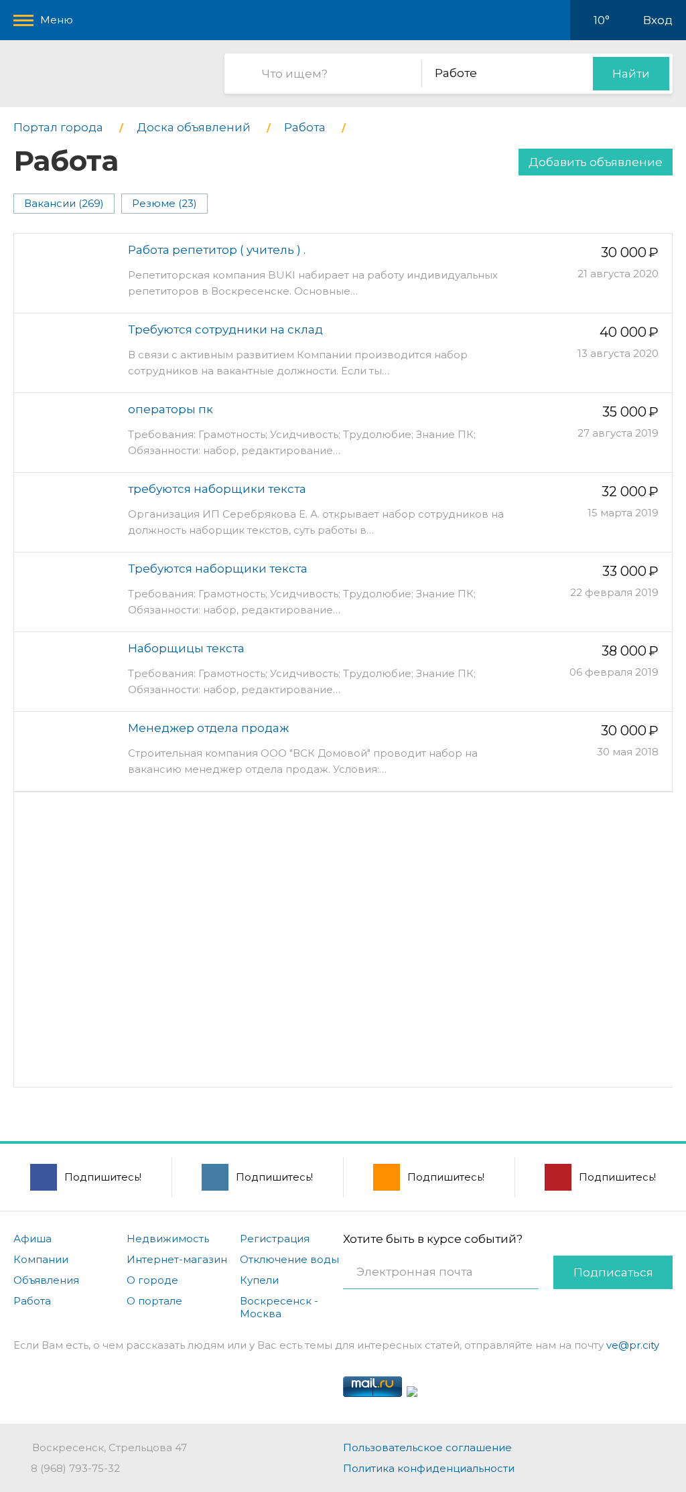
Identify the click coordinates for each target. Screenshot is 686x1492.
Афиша (32, 1238)
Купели (259, 1280)
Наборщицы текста (186, 648)
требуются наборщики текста (217, 489)
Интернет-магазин (177, 1259)
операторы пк (170, 409)
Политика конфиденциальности (428, 1468)
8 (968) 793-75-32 (75, 1468)
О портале (154, 1300)
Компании (40, 1259)
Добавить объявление (596, 162)
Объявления (46, 1280)
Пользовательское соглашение (427, 1447)
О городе (152, 1280)
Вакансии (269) (64, 203)
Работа (32, 1300)
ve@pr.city (632, 1345)
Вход (658, 20)
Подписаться (613, 1272)
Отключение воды (289, 1259)
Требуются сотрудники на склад (225, 329)
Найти (631, 73)
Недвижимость (168, 1238)
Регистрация (275, 1238)
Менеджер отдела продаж (208, 728)
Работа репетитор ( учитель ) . (216, 249)
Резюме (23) (164, 203)
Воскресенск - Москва (279, 1307)
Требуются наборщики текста (217, 568)
